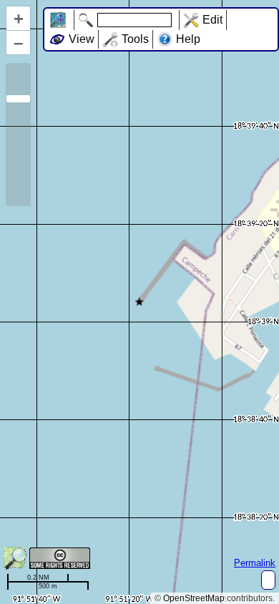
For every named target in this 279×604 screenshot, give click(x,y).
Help (188, 39)
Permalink (254, 562)
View (81, 39)
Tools (135, 39)
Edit (212, 20)
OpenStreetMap (194, 598)
